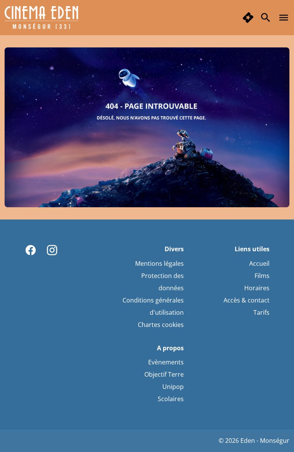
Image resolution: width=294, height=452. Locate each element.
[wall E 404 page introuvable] (147, 127)
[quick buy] (248, 17)
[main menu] (283, 17)
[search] (266, 17)
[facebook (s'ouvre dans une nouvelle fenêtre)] (30, 250)
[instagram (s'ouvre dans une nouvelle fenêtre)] (52, 250)
